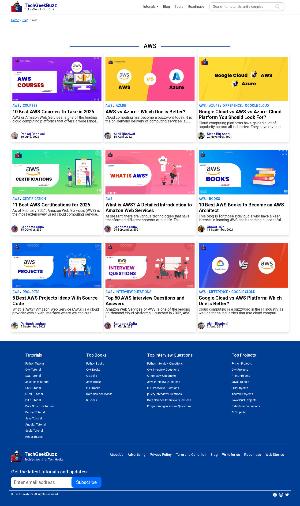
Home (15, 20)
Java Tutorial (33, 418)
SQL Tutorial (33, 375)
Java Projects (240, 382)
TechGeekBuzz (41, 454)
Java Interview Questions (163, 382)
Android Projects (242, 394)
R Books (91, 400)
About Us (116, 455)
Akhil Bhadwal (124, 134)
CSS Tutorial (33, 388)
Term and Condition (191, 455)
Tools (179, 6)
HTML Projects (241, 375)
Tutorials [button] (149, 6)
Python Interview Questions (165, 363)
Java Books (93, 382)
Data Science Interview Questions (169, 400)
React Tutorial (34, 436)
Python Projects (242, 363)
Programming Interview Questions (169, 406)
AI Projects (239, 412)
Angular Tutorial (35, 424)
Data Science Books (99, 394)
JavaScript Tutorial (37, 382)
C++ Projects (240, 369)
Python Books (95, 363)
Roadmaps (196, 6)
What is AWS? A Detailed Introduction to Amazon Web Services (148, 207)
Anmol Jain (216, 227)
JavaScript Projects (244, 400)
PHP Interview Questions (163, 388)
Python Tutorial (35, 363)
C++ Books (93, 369)
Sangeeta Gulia (32, 227)
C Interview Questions (161, 375)
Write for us (231, 455)
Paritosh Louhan (33, 324)
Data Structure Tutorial (39, 406)
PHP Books (93, 388)
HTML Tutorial (34, 394)
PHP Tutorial (33, 400)
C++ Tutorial (33, 369)
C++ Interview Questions (163, 369)
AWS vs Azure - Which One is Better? (145, 111)
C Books (91, 375)
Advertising (137, 455)
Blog (166, 6)
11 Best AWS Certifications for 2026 (51, 205)
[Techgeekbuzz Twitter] (287, 494)
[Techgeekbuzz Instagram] (281, 494)
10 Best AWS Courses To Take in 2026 (53, 111)
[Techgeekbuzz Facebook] (275, 494)
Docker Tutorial (35, 412)
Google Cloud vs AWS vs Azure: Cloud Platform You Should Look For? (240, 114)
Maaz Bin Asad (218, 134)
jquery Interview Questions (164, 394)
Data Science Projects (246, 406)
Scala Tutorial (34, 430)
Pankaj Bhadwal (33, 134)
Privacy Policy (161, 455)
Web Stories (275, 455)
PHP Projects (240, 388)
